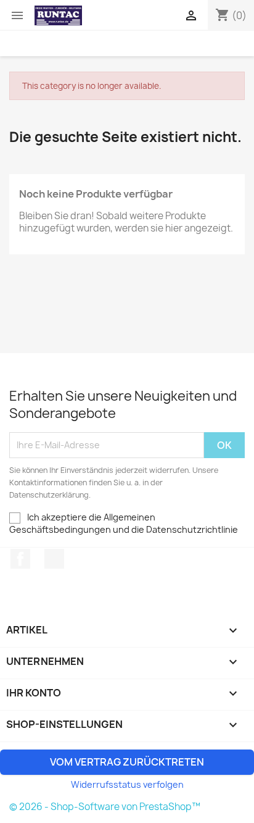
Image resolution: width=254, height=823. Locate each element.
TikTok (54, 559)
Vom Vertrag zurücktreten (127, 762)
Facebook (20, 559)
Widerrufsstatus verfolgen (127, 784)
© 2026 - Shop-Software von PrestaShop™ (104, 806)
